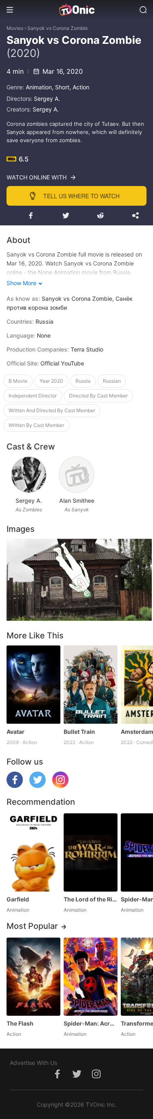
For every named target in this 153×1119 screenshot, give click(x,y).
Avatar (15, 731)
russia (83, 381)
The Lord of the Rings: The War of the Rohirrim (91, 899)
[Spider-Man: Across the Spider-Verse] (91, 976)
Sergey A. (47, 98)
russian (112, 381)
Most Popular (32, 926)
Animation (39, 87)
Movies (15, 28)
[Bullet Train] (91, 684)
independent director (33, 396)
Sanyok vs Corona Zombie (57, 28)
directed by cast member (98, 396)
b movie (18, 381)
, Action (79, 87)
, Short (60, 87)
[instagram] (60, 785)
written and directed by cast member (52, 410)
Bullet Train (79, 731)
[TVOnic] (76, 10)
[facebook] (15, 785)
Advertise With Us (33, 1062)
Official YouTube (62, 363)
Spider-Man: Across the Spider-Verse (91, 1023)
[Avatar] (33, 684)
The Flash (20, 1023)
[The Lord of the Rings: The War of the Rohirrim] (91, 852)
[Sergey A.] (29, 474)
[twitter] (37, 785)
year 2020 (51, 381)
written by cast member (36, 425)
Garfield (18, 899)
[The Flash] (33, 976)
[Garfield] (33, 852)
